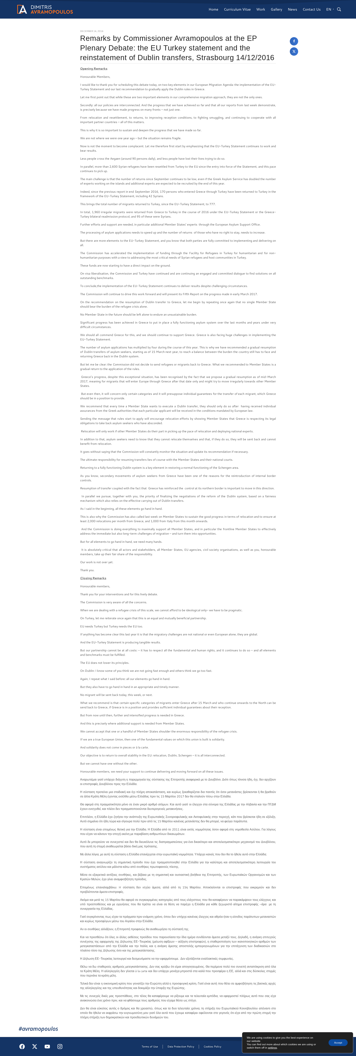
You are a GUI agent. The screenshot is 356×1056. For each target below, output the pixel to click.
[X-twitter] (34, 1046)
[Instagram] (59, 1046)
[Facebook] (22, 1046)
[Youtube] (47, 1046)
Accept (338, 1042)
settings (272, 1047)
